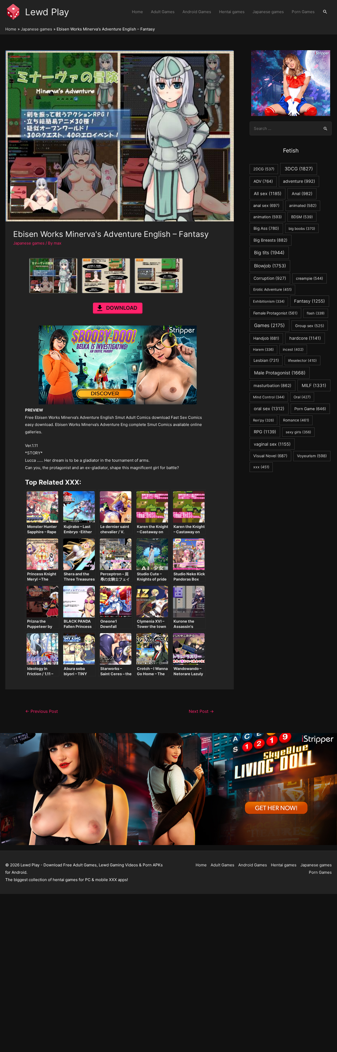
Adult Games (163, 11)
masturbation (272, 385)
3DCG (299, 168)
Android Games (196, 11)
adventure (299, 181)
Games (269, 325)
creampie (309, 278)
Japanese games (268, 11)
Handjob (266, 338)
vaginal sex (272, 444)
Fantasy (309, 301)
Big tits (269, 252)
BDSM (302, 217)
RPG (265, 431)
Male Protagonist (279, 372)
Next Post (201, 711)
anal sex (266, 205)
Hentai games (232, 11)
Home (137, 11)
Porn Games (303, 11)
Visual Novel (270, 455)
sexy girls (298, 432)
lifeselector (302, 360)
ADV (263, 181)
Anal (302, 193)
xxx (261, 467)
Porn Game (310, 408)
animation (267, 217)
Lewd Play (47, 11)
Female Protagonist (275, 313)
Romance (296, 420)
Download (121, 308)
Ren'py (263, 420)
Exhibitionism (269, 301)
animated (302, 205)
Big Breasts (271, 240)
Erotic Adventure (272, 289)
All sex (267, 193)
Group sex (309, 325)
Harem (263, 349)
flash (316, 313)
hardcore (305, 338)
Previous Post (41, 711)
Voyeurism (312, 456)
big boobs (302, 228)
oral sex (269, 408)
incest (293, 349)
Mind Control (269, 397)
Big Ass (266, 228)
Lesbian (266, 360)
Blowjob (270, 265)
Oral (302, 397)
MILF (314, 385)
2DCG (263, 169)
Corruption (270, 278)
